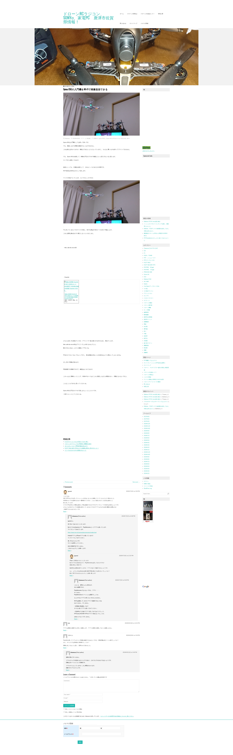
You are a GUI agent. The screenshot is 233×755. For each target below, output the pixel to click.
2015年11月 (147, 452)
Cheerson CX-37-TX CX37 (151, 248)
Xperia (145, 284)
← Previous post (68, 482)
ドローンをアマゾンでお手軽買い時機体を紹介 (78, 444)
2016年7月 (146, 435)
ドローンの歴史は (132, 13)
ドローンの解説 (148, 303)
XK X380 (146, 281)
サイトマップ (133, 23)
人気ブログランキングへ (148, 151)
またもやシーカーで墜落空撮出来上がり (76, 446)
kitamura (67, 138)
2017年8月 (146, 416)
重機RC (146, 352)
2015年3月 (146, 471)
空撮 (145, 333)
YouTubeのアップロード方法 (151, 286)
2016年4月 (146, 442)
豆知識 (145, 340)
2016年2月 (146, 447)
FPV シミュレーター (150, 258)
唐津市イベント (148, 319)
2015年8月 (146, 459)
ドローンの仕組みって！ (148, 13)
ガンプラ (146, 295)
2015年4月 (146, 468)
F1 (144, 253)
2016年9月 (146, 430)
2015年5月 (146, 466)
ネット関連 (147, 310)
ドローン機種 (147, 307)
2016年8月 (146, 433)
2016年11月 (147, 426)
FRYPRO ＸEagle (149, 269)
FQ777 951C (147, 262)
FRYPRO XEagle (149, 267)
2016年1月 (146, 449)
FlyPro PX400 (148, 255)
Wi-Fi (128, 138)
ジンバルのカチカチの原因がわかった (75, 450)
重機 (145, 350)
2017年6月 (146, 419)
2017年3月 (146, 421)
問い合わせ (123, 23)
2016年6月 (146, 438)
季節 (145, 324)
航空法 (145, 338)
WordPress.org (148, 488)
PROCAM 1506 (148, 272)
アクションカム (148, 293)
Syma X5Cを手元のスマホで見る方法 (116, 138)
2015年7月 (146, 461)
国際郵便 (146, 321)
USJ (145, 276)
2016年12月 (147, 423)
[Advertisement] (33, 4)
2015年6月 (146, 464)
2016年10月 (147, 428)
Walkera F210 (147, 279)
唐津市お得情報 (148, 317)
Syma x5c (146, 274)
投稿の (147, 483)
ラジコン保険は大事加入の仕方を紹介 (154, 379)
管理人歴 (160, 13)
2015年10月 (147, 454)
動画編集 (146, 314)
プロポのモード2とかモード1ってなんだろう (156, 401)
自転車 (145, 336)
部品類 (88, 138)
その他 (145, 288)
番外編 (145, 329)
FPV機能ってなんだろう (150, 360)
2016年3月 (146, 445)
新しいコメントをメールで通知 (73, 709)
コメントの (148, 486)
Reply (64, 511)
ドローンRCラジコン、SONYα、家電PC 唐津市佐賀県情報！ (88, 17)
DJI (145, 250)
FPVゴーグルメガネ (149, 260)
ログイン (146, 481)
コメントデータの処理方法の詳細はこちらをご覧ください (117, 716)
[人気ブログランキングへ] (146, 148)
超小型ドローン (148, 343)
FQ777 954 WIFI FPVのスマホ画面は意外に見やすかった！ (82, 448)
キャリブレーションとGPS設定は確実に (154, 363)
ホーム (122, 13)
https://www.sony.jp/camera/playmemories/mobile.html (82, 532)
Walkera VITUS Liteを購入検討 (152, 221)
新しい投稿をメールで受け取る (73, 712)
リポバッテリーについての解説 (152, 381)
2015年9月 (146, 456)
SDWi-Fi (95, 138)
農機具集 (146, 345)
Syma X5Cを (102, 138)
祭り (145, 331)
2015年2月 (146, 473)
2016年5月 (146, 440)
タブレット (147, 300)
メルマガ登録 (144, 23)
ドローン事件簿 (148, 305)
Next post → (136, 482)
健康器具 (146, 312)
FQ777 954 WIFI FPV (149, 265)
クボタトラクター (148, 298)
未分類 (145, 326)
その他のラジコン (148, 291)
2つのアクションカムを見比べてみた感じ (76, 441)
